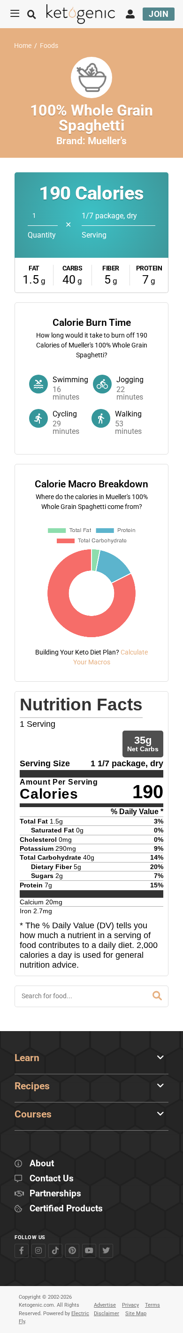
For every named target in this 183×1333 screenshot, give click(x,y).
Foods (49, 46)
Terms (152, 1305)
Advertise (105, 1305)
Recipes (32, 1086)
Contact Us (52, 1179)
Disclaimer (106, 1313)
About (42, 1164)
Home (22, 46)
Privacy (130, 1305)
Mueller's (107, 140)
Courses (33, 1114)
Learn (27, 1057)
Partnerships (55, 1194)
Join (158, 14)
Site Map (135, 1313)
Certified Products (66, 1209)
